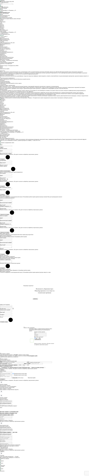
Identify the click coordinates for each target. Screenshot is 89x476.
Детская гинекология (4, 47)
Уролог (1, 45)
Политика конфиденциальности (7, 138)
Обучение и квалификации (6, 63)
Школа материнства (4, 38)
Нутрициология (3, 56)
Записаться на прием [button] (7, 17)
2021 (20, 365)
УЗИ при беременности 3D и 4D (7, 42)
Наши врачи (2, 99)
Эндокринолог (3, 53)
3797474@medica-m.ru (5, 15)
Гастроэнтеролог (3, 46)
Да (36, 338)
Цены (1, 102)
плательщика (7, 362)
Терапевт (2, 50)
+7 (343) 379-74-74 (4, 2)
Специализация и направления (7, 62)
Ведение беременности (5, 43)
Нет (40, 338)
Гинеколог (2, 37)
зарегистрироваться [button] (18, 172)
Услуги (1, 20)
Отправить (3, 379)
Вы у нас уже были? (38, 337)
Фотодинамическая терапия (6, 58)
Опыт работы (3, 61)
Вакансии (2, 106)
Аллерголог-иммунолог (5, 49)
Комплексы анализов (4, 59)
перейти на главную (4, 458)
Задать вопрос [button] (3, 31)
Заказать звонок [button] (3, 8)
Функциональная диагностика (7, 57)
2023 (28, 365)
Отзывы (2, 104)
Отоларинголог (3, 51)
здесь (13, 387)
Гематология (3, 55)
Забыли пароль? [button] (3, 166)
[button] (2, 70)
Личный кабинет (4, 16)
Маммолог (2, 44)
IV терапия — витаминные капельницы (9, 60)
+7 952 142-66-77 (3, 36)
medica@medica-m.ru (5, 12)
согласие (20, 154)
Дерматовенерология (4, 39)
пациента (33, 362)
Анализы (2, 41)
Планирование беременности (6, 52)
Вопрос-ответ (3, 105)
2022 (24, 365)
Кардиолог (2, 54)
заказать (2, 369)
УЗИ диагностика (4, 40)
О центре (2, 100)
